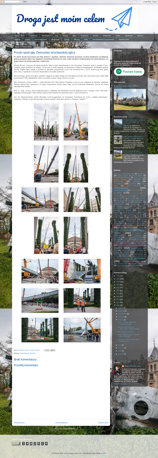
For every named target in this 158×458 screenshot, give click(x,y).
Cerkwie (66, 39)
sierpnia (121, 320)
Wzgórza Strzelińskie (138, 256)
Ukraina (116, 252)
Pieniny (137, 233)
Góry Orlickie (132, 198)
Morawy (120, 227)
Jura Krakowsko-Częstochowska (103, 39)
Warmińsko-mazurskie (121, 254)
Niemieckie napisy (118, 230)
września (121, 317)
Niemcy (140, 227)
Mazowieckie (139, 221)
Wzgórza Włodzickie (120, 258)
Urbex (74, 36)
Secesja (141, 241)
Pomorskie (117, 237)
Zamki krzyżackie (122, 265)
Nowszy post (19, 423)
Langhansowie (118, 216)
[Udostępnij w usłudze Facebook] (52, 350)
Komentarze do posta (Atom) (65, 429)
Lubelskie (129, 216)
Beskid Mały (130, 174)
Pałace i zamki (19, 36)
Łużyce (131, 217)
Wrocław (77, 39)
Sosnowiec (127, 243)
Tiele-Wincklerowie (128, 250)
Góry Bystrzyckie (127, 195)
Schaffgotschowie (120, 241)
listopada (121, 311)
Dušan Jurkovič (135, 190)
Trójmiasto (140, 250)
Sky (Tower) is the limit (125, 332)
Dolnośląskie (46, 36)
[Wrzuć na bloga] (47, 350)
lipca (120, 345)
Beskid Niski (141, 174)
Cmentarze (84, 36)
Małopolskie (107, 36)
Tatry (115, 250)
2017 (118, 302)
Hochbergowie (138, 202)
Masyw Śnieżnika (126, 221)
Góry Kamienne (141, 197)
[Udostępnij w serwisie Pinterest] (54, 350)
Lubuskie (140, 216)
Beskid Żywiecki (120, 179)
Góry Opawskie (121, 198)
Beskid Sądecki (123, 175)
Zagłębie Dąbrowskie (138, 263)
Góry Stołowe (120, 200)
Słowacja (117, 243)
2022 (118, 288)
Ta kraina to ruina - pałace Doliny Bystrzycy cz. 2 (129, 340)
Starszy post (103, 423)
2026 (118, 276)
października (122, 314)
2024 (118, 282)
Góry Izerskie (128, 197)
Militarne (140, 36)
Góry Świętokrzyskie (133, 200)
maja (120, 351)
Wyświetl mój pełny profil (122, 384)
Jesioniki (133, 204)
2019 (118, 296)
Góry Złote (127, 202)
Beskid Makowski (118, 173)
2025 (118, 279)
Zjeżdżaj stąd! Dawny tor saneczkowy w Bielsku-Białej (128, 328)
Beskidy (95, 36)
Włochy (116, 256)
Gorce (144, 190)
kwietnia (121, 354)
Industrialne (129, 36)
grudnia (121, 308)
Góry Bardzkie (135, 193)
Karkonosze (132, 208)
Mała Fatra (120, 219)
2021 (118, 291)
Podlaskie (137, 235)
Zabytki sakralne (131, 261)
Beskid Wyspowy (138, 177)
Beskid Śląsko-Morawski (122, 177)
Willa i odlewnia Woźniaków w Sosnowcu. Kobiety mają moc (133, 137)
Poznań (127, 237)
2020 (118, 293)
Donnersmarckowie (120, 190)
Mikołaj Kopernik (130, 225)
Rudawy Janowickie (137, 239)
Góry (56, 36)
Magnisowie (142, 217)
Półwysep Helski (137, 237)
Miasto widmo (119, 223)
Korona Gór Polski (41, 39)
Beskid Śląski (137, 175)
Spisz (136, 243)
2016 (118, 305)
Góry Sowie (142, 198)
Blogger (103, 453)
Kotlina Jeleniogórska (129, 212)
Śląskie (65, 36)
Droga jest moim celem (132, 366)
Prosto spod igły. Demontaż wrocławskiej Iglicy (127, 323)
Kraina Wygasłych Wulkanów (133, 214)
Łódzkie (116, 217)
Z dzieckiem (33, 36)
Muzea (130, 227)
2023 (118, 285)
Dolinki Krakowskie (134, 185)
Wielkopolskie (138, 254)
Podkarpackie (119, 235)
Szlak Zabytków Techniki (136, 245)
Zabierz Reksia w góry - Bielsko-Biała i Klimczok (128, 335)
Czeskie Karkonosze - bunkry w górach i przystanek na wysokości (134, 122)
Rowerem (117, 239)
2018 (118, 299)
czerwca (121, 348)
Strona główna (61, 423)
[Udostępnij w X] (50, 350)
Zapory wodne (134, 265)
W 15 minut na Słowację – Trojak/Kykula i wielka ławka (132, 152)
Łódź (124, 217)
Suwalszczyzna (122, 245)
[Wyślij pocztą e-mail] (45, 350)
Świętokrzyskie (124, 39)
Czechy (27, 39)
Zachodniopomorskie (120, 263)
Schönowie (133, 241)
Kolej (86, 39)
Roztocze (126, 239)
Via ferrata (139, 252)
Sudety (118, 36)
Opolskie (17, 39)
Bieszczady (55, 39)
